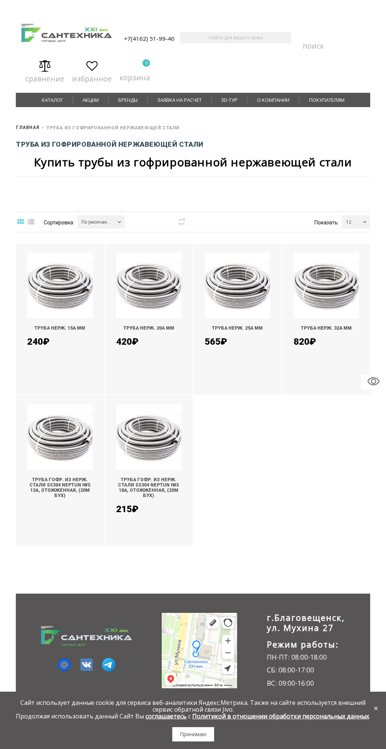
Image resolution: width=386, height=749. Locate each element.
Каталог (52, 100)
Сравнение (44, 77)
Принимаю (193, 734)
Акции (91, 100)
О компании (273, 100)
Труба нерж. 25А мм (237, 328)
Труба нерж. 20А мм (148, 328)
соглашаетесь (166, 716)
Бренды (128, 100)
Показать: (326, 222)
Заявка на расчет (179, 100)
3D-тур (229, 100)
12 (348, 222)
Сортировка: (59, 222)
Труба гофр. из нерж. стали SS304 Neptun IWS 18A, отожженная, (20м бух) (148, 487)
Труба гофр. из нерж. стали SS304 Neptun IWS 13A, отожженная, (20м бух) (59, 487)
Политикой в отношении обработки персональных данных (280, 716)
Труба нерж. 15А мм (59, 328)
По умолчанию (97, 222)
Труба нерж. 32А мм (326, 328)
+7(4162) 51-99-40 (149, 38)
